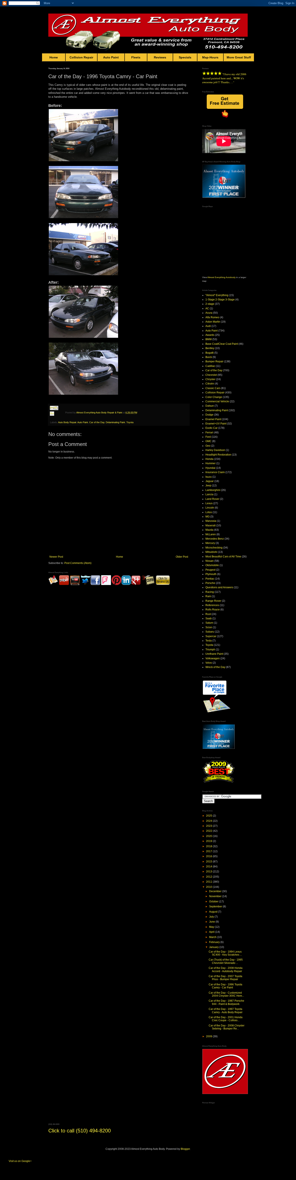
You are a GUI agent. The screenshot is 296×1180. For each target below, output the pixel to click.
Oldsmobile (212, 565)
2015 (209, 861)
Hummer (210, 463)
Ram (208, 596)
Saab (208, 618)
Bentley (209, 348)
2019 (209, 841)
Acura (208, 312)
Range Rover (213, 600)
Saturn (209, 622)
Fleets (136, 57)
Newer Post (56, 556)
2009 (209, 1036)
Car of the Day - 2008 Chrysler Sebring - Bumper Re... (226, 1027)
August (213, 911)
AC (207, 308)
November (215, 896)
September (216, 906)
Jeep (208, 485)
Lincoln (209, 507)
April (212, 931)
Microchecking (214, 547)
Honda (209, 459)
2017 (209, 851)
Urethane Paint (214, 653)
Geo (207, 445)
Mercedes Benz (214, 538)
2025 (209, 815)
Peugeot (210, 569)
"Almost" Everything (216, 295)
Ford (208, 436)
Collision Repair (81, 57)
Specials (185, 57)
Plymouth (210, 574)
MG (207, 516)
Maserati (210, 525)
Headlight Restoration (218, 454)
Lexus (209, 503)
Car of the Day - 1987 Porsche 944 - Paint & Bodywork (226, 1002)
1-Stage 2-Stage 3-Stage (220, 299)
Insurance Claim (215, 472)
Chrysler (210, 379)
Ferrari (209, 432)
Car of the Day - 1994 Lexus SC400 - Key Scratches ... (225, 953)
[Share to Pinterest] (56, 419)
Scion (208, 627)
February (214, 942)
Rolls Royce (212, 609)
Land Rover (212, 499)
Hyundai (210, 467)
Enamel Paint (213, 419)
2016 (209, 856)
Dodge (209, 414)
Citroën (209, 383)
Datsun (209, 405)
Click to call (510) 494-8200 (79, 1131)
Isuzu (208, 476)
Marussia (210, 520)
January (214, 947)
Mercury (210, 543)
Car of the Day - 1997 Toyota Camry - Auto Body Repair (225, 1011)
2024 (209, 820)
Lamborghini (212, 490)
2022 (209, 830)
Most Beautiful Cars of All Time (223, 556)
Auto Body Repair (67, 422)
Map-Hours (210, 57)
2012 (209, 876)
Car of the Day (96, 422)
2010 (209, 886)
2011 (209, 881)
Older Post (182, 556)
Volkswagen (212, 658)
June (212, 921)
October (214, 901)
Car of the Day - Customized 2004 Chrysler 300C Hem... (226, 994)
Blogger (185, 1148)
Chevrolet (211, 374)
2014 (209, 866)
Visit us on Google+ (20, 1161)
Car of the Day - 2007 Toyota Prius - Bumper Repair (225, 978)
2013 (209, 871)
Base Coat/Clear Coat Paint (221, 343)
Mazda (209, 529)
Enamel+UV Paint (215, 423)
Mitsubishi (211, 552)
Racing (209, 591)
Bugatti (209, 352)
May (212, 926)
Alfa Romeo (212, 317)
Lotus (208, 512)
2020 (209, 836)
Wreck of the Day (215, 667)
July (212, 916)
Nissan (209, 560)
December (215, 891)
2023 (209, 825)
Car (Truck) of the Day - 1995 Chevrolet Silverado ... (226, 961)
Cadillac (210, 366)
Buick (208, 357)
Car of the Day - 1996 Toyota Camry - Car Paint (225, 986)
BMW (208, 339)
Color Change (213, 397)
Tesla (208, 640)
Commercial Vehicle (217, 401)
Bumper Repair (214, 361)
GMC (208, 441)
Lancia (209, 494)
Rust (208, 614)
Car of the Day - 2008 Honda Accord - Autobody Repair (225, 969)
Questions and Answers (219, 587)
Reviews (160, 57)
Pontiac (209, 578)
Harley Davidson (215, 450)
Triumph (210, 649)
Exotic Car (211, 427)
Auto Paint (111, 57)
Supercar (210, 636)
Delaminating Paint (115, 422)
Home (53, 57)
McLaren (210, 534)
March (213, 937)
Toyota (129, 422)
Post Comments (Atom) (77, 563)
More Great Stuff (239, 57)
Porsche (210, 583)
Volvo (208, 662)
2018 (209, 846)
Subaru (209, 631)
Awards (209, 334)
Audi (208, 326)
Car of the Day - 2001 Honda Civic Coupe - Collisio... (225, 1019)
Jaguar (209, 481)
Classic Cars (212, 388)
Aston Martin (212, 321)
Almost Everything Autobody (221, 277)
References (212, 605)
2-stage (209, 303)
